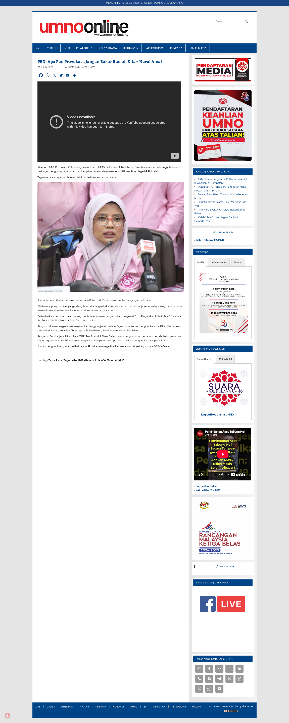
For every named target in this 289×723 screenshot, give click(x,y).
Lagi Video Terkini (206, 486)
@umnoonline (225, 566)
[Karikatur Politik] (223, 232)
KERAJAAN (159, 707)
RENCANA (176, 48)
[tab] (200, 262)
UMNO (133, 707)
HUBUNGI (118, 707)
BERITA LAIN (130, 48)
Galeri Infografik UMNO (209, 240)
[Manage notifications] (7, 715)
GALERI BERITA (198, 48)
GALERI (51, 707)
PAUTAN (84, 707)
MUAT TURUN (84, 48)
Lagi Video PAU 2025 (207, 489)
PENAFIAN (101, 707)
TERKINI (52, 48)
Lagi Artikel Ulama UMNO (217, 414)
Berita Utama (88, 67)
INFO (67, 48)
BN (145, 707)
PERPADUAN (179, 707)
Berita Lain (74, 67)
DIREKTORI (67, 707)
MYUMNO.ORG (160, 2)
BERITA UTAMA (108, 48)
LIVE (38, 48)
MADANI (196, 707)
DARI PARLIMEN (154, 48)
